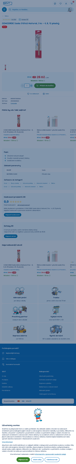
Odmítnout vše (52, 460)
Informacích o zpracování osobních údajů (50, 454)
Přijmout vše (23, 460)
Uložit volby (37, 460)
